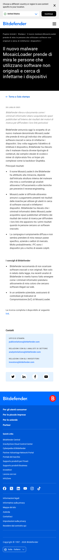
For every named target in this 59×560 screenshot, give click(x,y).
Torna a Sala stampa (19, 96)
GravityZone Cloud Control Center (18, 444)
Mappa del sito (9, 507)
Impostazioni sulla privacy (14, 521)
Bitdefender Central (11, 439)
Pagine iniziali (9, 34)
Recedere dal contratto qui (14, 525)
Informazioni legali (11, 498)
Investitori (7, 470)
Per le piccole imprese (14, 414)
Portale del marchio (11, 457)
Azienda (6, 512)
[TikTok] (39, 488)
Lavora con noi (9, 474)
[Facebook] (4, 488)
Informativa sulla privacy (14, 502)
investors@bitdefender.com (21, 362)
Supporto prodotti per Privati (15, 461)
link (7, 313)
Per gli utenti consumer (15, 409)
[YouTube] (25, 488)
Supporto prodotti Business (15, 465)
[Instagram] (32, 488)
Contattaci (7, 516)
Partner (7, 425)
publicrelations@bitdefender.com (24, 341)
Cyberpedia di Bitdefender (14, 448)
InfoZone (7, 478)
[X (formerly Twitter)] (11, 488)
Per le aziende (10, 419)
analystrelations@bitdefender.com (25, 352)
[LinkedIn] (18, 488)
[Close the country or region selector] (55, 5)
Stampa (21, 34)
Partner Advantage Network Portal (18, 452)
